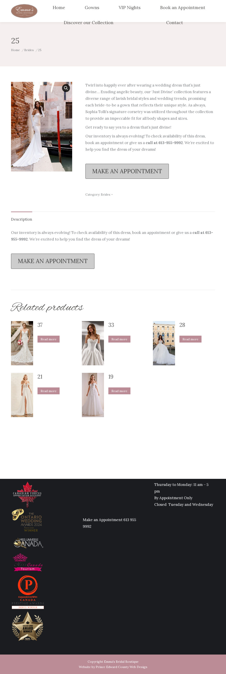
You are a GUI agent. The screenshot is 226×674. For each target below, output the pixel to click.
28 (182, 325)
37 (40, 325)
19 (110, 376)
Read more (48, 339)
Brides (105, 194)
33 (111, 325)
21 (40, 376)
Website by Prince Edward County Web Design (113, 667)
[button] (66, 88)
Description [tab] (21, 219)
